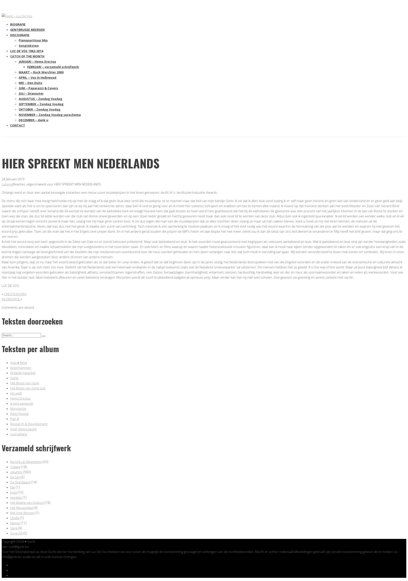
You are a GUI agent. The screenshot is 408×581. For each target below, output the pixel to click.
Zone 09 (16, 533)
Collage (15, 467)
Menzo (15, 523)
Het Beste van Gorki (24, 383)
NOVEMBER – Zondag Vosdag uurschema (50, 115)
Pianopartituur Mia (33, 40)
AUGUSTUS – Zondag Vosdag (40, 99)
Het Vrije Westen (22, 513)
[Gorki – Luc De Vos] (17, 16)
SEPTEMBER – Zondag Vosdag (41, 104)
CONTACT (17, 125)
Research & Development (29, 424)
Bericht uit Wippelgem (26, 462)
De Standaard (20, 482)
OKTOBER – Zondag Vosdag (39, 109)
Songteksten (29, 46)
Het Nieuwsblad (21, 508)
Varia (13, 528)
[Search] (43, 336)
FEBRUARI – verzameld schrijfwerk (53, 67)
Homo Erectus (20, 398)
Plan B (14, 419)
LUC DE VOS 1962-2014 (26, 51)
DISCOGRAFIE (19, 35)
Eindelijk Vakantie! (22, 373)
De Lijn (15, 477)
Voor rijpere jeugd (23, 429)
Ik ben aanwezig (21, 403)
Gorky (14, 378)
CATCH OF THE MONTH (27, 56)
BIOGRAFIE (18, 24)
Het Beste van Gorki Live (27, 388)
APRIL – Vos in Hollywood (37, 77)
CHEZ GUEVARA (15, 294)
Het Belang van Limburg (27, 502)
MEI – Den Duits (30, 83)
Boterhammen (20, 368)
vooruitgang (18, 434)
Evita (13, 492)
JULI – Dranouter (31, 93)
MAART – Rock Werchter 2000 (41, 72)
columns (7, 184)
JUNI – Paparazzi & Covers (38, 88)
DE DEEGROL (11, 299)
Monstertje (18, 408)
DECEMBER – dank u (33, 120)
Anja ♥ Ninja (18, 362)
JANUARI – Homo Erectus (37, 62)
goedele (16, 497)
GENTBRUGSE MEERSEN (27, 30)
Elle (12, 487)
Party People (19, 414)
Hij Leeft (16, 393)
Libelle (14, 518)
